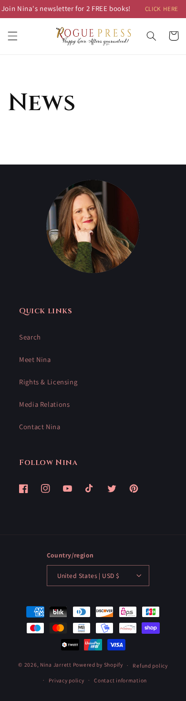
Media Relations (44, 404)
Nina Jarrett (56, 665)
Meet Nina (35, 359)
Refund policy (150, 665)
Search (30, 336)
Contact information (120, 680)
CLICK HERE (161, 9)
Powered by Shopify (98, 665)
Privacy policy (66, 680)
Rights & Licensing (48, 381)
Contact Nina (40, 426)
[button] (12, 36)
